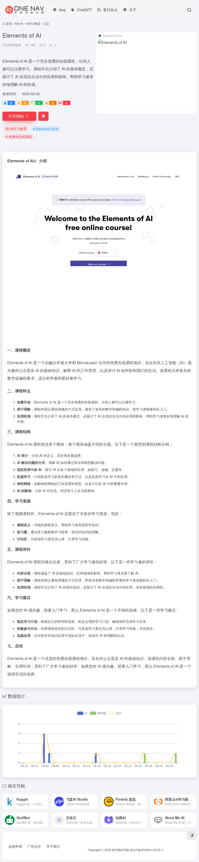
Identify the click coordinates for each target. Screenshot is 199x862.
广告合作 (34, 846)
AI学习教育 (33, 23)
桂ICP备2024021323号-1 (146, 850)
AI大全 (19, 23)
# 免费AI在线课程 (19, 136)
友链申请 (15, 846)
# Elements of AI (45, 128)
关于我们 (53, 846)
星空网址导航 (120, 850)
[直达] (45, 802)
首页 (9, 23)
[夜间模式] (192, 835)
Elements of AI (20, 161)
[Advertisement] (99, 307)
